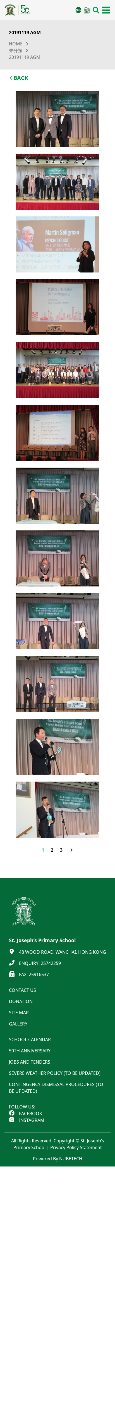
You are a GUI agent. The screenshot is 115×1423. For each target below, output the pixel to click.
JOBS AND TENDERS (29, 1062)
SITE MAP (19, 1013)
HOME (16, 44)
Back (20, 78)
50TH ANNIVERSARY (30, 1051)
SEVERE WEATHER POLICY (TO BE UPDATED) (54, 1073)
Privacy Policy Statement (76, 1147)
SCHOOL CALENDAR (30, 1039)
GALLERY (18, 1024)
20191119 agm (24, 57)
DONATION (21, 1001)
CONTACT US (22, 990)
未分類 (15, 50)
